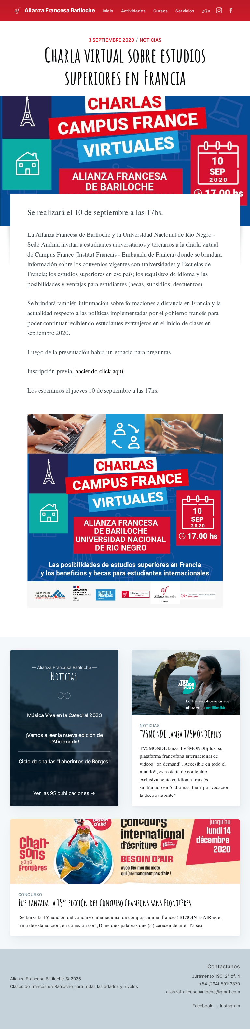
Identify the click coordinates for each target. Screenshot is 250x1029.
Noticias (150, 40)
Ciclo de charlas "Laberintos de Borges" (64, 761)
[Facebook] (232, 10)
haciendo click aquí (99, 371)
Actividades (133, 10)
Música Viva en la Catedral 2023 (64, 715)
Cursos (160, 10)
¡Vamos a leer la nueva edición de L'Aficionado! (64, 738)
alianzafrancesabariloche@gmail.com (203, 991)
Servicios (184, 10)
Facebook (202, 1005)
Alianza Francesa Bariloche (59, 10)
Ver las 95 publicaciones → (64, 793)
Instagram (230, 1005)
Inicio (108, 10)
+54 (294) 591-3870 (219, 983)
